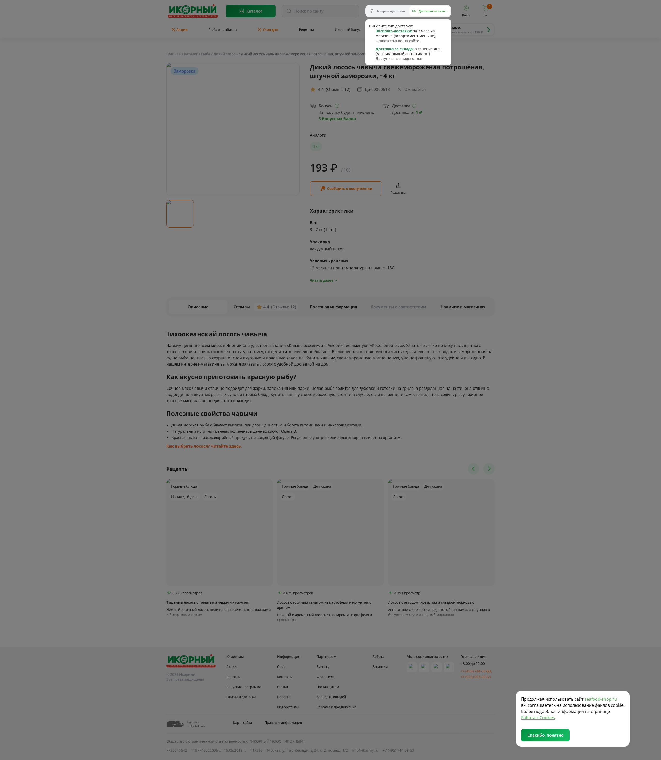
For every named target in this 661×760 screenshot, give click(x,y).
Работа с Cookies (538, 717)
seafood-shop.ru (601, 699)
